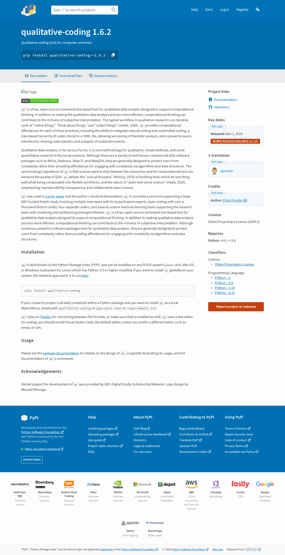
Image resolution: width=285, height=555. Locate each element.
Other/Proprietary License (234, 264)
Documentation (225, 99)
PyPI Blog (140, 428)
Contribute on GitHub (193, 434)
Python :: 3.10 (225, 287)
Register (242, 9)
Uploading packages (101, 434)
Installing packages (101, 428)
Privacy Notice (234, 446)
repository (221, 107)
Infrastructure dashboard (150, 434)
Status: (42, 449)
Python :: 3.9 (224, 283)
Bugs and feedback (191, 428)
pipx (85, 275)
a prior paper (55, 196)
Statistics (140, 440)
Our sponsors (143, 451)
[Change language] (258, 9)
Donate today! (32, 459)
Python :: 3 (222, 277)
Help (194, 9)
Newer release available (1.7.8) (235, 141)
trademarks (106, 549)
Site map (217, 549)
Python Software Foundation (40, 432)
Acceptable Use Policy (240, 451)
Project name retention (103, 446)
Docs (209, 9)
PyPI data (217, 127)
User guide (95, 440)
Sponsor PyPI (188, 446)
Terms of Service (236, 428)
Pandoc (45, 316)
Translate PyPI (188, 440)
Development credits (193, 451)
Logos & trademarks (147, 446)
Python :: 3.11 (225, 292)
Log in (224, 9)
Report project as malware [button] (236, 306)
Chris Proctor (233, 200)
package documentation (61, 353)
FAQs (91, 451)
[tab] (36, 76)
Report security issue (239, 434)
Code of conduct (236, 440)
